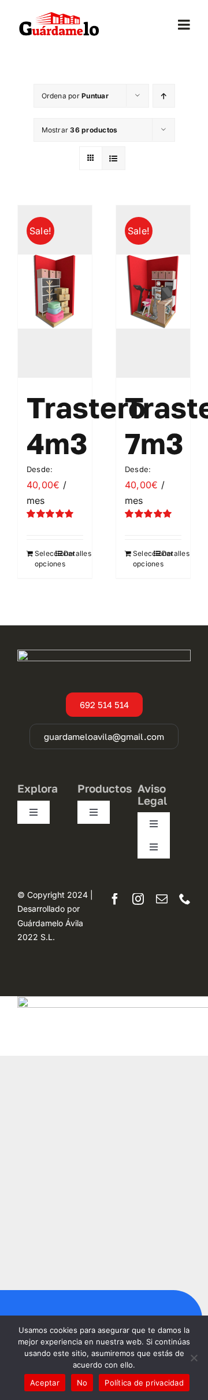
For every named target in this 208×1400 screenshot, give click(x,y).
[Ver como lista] (113, 158)
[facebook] (115, 899)
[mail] (162, 899)
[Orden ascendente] (164, 96)
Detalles (73, 553)
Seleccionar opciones (44, 558)
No (82, 1382)
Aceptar (45, 1382)
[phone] (185, 899)
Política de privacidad (144, 1382)
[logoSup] (59, 15)
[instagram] (138, 899)
